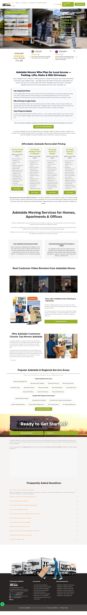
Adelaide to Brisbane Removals (65, 590)
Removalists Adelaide (43, 409)
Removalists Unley (15, 387)
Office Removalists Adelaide (41, 590)
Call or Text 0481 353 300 (43, 126)
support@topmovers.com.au (21, 596)
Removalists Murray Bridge (39, 400)
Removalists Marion (71, 387)
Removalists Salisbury (43, 391)
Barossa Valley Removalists (18, 404)
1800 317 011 (18, 594)
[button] (76, 57)
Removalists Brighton (57, 387)
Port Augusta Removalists (69, 404)
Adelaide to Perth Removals (64, 595)
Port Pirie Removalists (53, 404)
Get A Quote (17, 188)
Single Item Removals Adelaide (42, 593)
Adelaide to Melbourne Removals (65, 585)
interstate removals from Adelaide (53, 447)
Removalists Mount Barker (22, 398)
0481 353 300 (67, 4)
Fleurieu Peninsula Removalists (36, 404)
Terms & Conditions (52, 608)
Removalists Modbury (28, 391)
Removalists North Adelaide (37, 383)
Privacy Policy (64, 608)
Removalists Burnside (68, 383)
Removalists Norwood (53, 383)
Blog (12, 599)
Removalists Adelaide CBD (20, 381)
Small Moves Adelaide (39, 592)
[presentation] (8, 284)
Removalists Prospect (29, 387)
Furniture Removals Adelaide (41, 588)
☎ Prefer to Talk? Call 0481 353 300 (16, 12)
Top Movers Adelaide (24, 608)
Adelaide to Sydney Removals (65, 586)
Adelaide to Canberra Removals (65, 588)
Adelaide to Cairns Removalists (65, 593)
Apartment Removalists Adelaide (42, 586)
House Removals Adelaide (40, 585)
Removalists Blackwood (58, 391)
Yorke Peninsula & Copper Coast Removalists (60, 400)
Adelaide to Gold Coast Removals (66, 592)
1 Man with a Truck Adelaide (41, 595)
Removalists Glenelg (43, 387)
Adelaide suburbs (27, 447)
